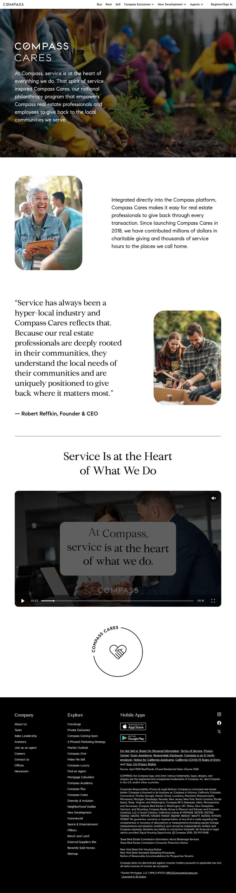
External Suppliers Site (81, 842)
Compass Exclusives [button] (137, 4)
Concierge (74, 724)
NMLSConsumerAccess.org (181, 872)
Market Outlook (77, 747)
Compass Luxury (78, 765)
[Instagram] (219, 713)
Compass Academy (80, 783)
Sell (118, 4)
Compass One (76, 753)
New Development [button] (170, 4)
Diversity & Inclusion (80, 800)
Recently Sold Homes (81, 848)
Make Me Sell (76, 759)
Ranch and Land (78, 836)
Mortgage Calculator (80, 777)
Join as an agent (26, 747)
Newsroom (21, 771)
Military (72, 830)
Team (18, 730)
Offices (19, 765)
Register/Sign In (221, 4)
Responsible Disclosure (168, 755)
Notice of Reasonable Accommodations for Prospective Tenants (156, 856)
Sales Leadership (26, 736)
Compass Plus (76, 789)
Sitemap (72, 853)
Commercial (75, 818)
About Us (21, 724)
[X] (219, 730)
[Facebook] (219, 722)
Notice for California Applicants (154, 760)
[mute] (213, 498)
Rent (109, 4)
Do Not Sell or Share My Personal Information (149, 751)
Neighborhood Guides (81, 806)
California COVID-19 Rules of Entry (197, 760)
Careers (20, 753)
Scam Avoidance (141, 755)
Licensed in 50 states (134, 876)
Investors (20, 742)
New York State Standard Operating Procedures (147, 852)
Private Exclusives (78, 730)
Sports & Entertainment (82, 824)
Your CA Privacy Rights (141, 764)
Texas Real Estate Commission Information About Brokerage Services (159, 839)
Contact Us (22, 759)
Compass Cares (77, 795)
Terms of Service (191, 751)
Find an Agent (76, 771)
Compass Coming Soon (82, 736)
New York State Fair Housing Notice (140, 849)
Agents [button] (195, 4)
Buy (99, 4)
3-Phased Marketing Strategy (86, 742)
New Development (79, 812)
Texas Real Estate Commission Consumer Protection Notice (154, 842)
